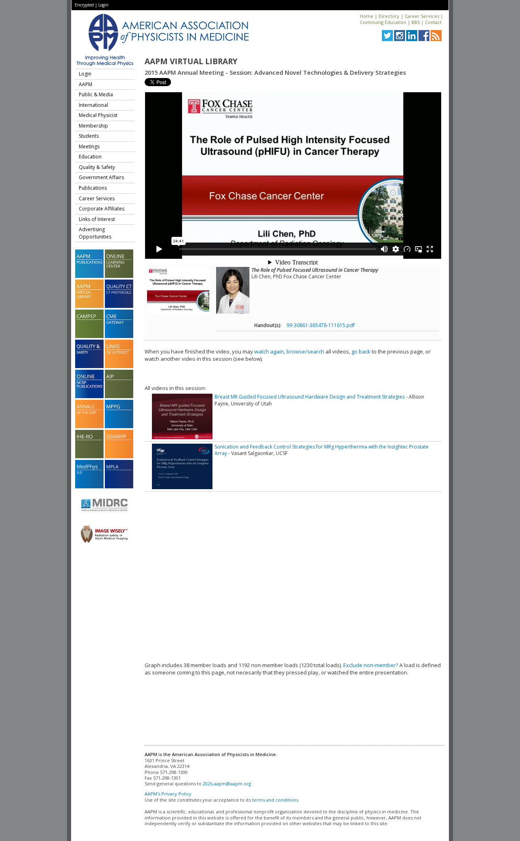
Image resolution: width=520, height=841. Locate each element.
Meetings (89, 146)
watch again (269, 351)
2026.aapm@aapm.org (227, 783)
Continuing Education (383, 22)
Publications (93, 187)
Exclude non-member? (370, 665)
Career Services (422, 16)
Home (366, 16)
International (93, 105)
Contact (433, 22)
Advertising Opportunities (95, 233)
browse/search (305, 351)
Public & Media (96, 94)
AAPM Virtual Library (191, 61)
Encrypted (84, 5)
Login (103, 5)
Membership (93, 125)
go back (360, 351)
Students (89, 135)
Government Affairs (101, 177)
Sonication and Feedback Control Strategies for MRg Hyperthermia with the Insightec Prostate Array (321, 450)
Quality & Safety (97, 167)
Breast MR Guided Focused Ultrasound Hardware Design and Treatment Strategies (309, 396)
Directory (389, 16)
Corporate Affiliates (101, 208)
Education (90, 156)
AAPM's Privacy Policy (168, 794)
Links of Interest (97, 219)
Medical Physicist (98, 115)
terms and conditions (275, 800)
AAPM (85, 84)
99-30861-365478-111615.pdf (320, 325)
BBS (416, 22)
